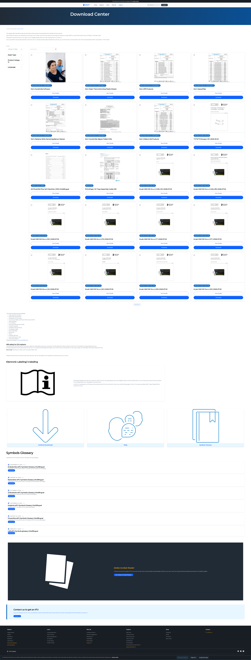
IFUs (18, 340)
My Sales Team (129, 640)
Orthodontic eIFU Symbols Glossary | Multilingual (26, 493)
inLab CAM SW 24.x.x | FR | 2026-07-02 (99, 239)
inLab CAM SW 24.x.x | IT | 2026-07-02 (153, 239)
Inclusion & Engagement (92, 634)
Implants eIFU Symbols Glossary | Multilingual (25, 505)
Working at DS (90, 636)
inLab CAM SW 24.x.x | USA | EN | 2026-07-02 (210, 189)
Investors (88, 642)
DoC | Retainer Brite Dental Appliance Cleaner (48, 139)
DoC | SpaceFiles (200, 89)
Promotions (168, 636)
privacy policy (115, 657)
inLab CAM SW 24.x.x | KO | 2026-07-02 (99, 289)
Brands (167, 634)
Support (121, 5)
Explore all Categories (12, 642)
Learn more (136, 1)
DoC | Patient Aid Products (149, 139)
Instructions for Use (130, 636)
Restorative (9, 638)
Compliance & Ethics (91, 632)
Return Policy (169, 638)
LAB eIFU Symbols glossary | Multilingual (23, 531)
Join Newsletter (129, 642)
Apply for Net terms (130, 646)
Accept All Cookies (203, 657)
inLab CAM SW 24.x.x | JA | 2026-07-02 (45, 289)
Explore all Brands (11, 644)
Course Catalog (50, 640)
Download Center (130, 634)
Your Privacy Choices (182, 657)
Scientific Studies (50, 642)
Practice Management (52, 636)
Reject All (193, 657)
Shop (95, 5)
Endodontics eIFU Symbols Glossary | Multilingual (26, 467)
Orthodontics (10, 640)
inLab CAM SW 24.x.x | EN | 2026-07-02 (153, 289)
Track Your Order (130, 638)
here (101, 347)
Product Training (50, 634)
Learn (107, 5)
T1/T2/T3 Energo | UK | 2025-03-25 (206, 139)
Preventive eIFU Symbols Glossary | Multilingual (25, 518)
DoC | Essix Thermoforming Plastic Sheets (100, 89)
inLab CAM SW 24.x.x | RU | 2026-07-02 (45, 239)
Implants (9, 634)
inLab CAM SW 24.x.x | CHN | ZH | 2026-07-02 (155, 189)
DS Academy (50, 638)
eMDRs (23, 340)
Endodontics (10, 636)
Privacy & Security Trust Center (132, 644)
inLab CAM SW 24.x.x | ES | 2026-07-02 (208, 289)
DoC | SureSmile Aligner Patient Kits (98, 139)
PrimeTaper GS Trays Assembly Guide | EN (100, 189)
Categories (168, 632)
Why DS (114, 5)
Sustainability (89, 638)
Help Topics (128, 632)
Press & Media (90, 640)
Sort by (8, 46)
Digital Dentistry (10, 632)
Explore (102, 5)
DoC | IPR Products (146, 89)
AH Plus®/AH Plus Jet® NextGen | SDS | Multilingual (50, 189)
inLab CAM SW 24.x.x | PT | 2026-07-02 (208, 239)
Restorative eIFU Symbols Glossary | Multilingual (26, 480)
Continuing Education (51, 632)
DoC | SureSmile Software (40, 89)
